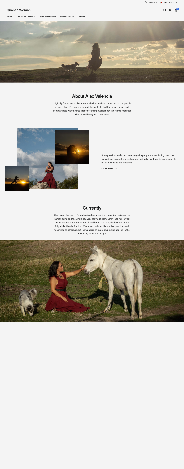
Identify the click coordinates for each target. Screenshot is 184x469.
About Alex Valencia (25, 17)
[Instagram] (145, 2)
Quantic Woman (19, 10)
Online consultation (47, 17)
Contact (81, 17)
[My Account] (170, 10)
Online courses (67, 17)
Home (9, 17)
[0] (175, 10)
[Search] (164, 10)
